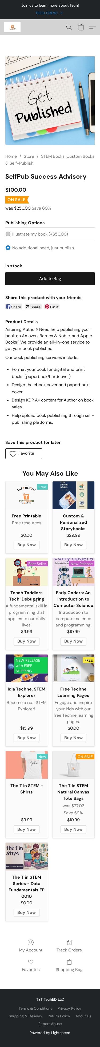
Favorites (31, 969)
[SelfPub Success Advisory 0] (50, 100)
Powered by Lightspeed (50, 1032)
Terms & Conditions (35, 1008)
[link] (50, 13)
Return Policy (59, 1016)
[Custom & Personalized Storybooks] (74, 495)
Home (11, 156)
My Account (30, 950)
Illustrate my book (40, 234)
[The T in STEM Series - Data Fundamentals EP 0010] (27, 856)
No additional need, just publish (43, 248)
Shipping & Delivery (25, 1016)
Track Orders (69, 950)
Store (29, 156)
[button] (12, 27)
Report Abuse (50, 1023)
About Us (83, 1016)
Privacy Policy (69, 1008)
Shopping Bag (69, 969)
